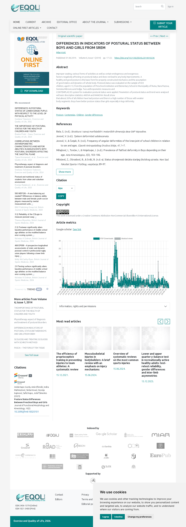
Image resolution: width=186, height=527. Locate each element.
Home (16, 22)
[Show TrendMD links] (47, 289)
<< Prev (154, 36)
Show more (65, 171)
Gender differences (94, 115)
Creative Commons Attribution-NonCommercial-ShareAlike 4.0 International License (120, 216)
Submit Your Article (164, 25)
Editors (58, 499)
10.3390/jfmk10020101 (26, 411)
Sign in (171, 6)
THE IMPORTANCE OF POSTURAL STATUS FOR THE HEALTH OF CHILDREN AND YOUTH (30, 128)
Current (31, 22)
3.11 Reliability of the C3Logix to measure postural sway (28, 215)
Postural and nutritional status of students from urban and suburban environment (29, 179)
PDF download (33, 91)
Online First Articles (26, 28)
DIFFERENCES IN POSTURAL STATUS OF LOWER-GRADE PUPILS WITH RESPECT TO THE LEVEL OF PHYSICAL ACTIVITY (31, 112)
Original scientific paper (70, 36)
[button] (160, 321)
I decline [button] (118, 516)
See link (77, 229)
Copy (61, 196)
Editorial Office (67, 22)
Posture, (60, 115)
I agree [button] (105, 516)
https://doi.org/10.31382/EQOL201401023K (135, 58)
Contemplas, (70, 115)
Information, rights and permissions (77, 306)
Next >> (164, 36)
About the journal (95, 22)
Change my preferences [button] (140, 516)
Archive (46, 22)
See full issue (32, 355)
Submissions (122, 22)
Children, (80, 115)
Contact (52, 28)
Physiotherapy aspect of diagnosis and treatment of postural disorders (31, 165)
